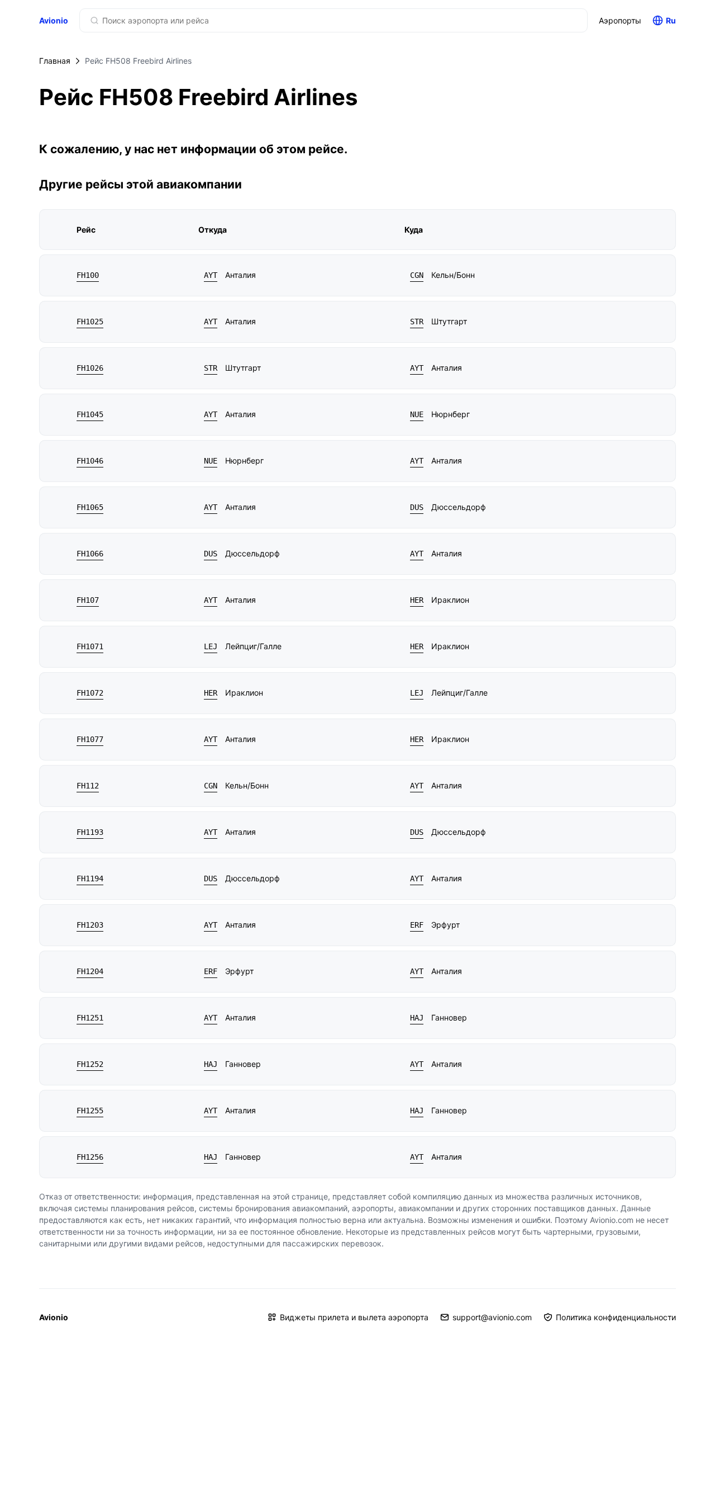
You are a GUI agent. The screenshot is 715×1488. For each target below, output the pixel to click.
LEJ (210, 646)
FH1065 (90, 507)
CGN (416, 275)
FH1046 (90, 460)
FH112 (88, 785)
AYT (210, 275)
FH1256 (90, 1156)
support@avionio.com (492, 1317)
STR (416, 321)
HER (416, 600)
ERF (416, 924)
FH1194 (90, 878)
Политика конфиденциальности (616, 1317)
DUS (416, 507)
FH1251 (90, 1017)
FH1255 (90, 1110)
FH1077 (90, 739)
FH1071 (90, 646)
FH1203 (90, 924)
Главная (54, 60)
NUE (416, 414)
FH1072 (90, 692)
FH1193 (90, 832)
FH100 (88, 275)
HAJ (416, 1017)
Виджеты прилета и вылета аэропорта (354, 1317)
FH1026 (90, 367)
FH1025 (90, 321)
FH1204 (90, 971)
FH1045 (90, 414)
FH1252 (90, 1064)
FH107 (88, 600)
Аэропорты (620, 20)
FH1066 (90, 553)
